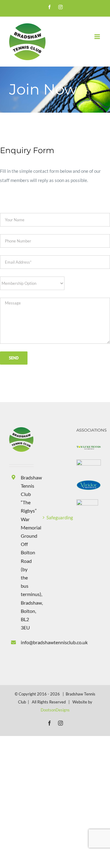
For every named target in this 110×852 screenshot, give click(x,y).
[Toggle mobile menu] (97, 36)
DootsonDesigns (55, 709)
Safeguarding (55, 517)
